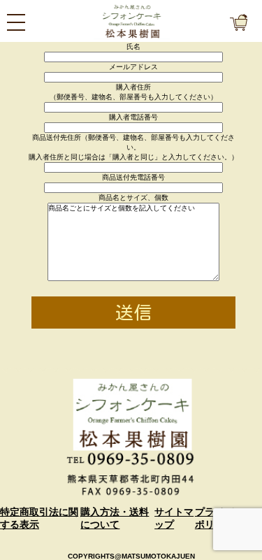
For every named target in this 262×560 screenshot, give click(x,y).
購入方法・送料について (114, 518)
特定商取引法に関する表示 (39, 518)
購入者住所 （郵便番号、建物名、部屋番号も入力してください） (133, 92)
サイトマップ (174, 518)
